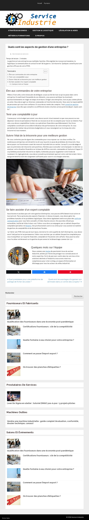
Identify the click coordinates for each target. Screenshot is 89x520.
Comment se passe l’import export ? (40, 353)
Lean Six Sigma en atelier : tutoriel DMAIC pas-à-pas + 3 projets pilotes (41, 403)
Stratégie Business (17, 30)
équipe (48, 251)
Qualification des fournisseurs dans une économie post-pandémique (40, 322)
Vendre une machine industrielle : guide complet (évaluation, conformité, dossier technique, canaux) (43, 422)
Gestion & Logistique (42, 30)
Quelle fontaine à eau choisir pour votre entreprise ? (48, 340)
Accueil (39, 3)
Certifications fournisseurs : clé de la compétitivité (47, 327)
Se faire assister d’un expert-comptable (22, 82)
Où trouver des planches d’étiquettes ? (42, 367)
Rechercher (9, 293)
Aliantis (28, 226)
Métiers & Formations (19, 36)
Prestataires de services (20, 54)
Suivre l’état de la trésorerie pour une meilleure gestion (28, 79)
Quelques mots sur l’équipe (20, 84)
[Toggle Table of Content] (44, 71)
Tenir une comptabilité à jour (19, 77)
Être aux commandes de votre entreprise (23, 74)
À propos (47, 3)
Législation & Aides (68, 30)
